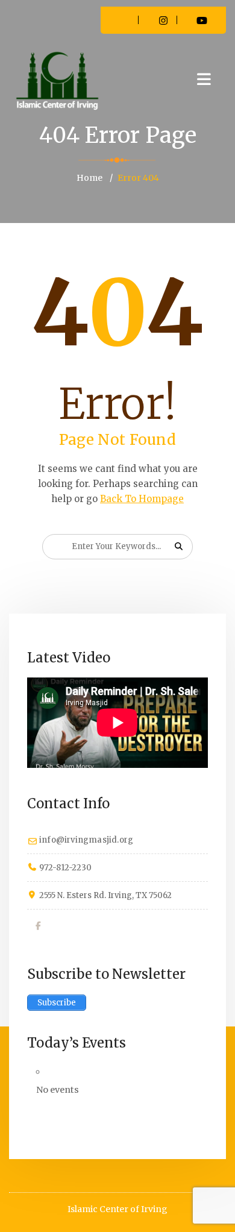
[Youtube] (83, 926)
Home (89, 177)
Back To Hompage (142, 498)
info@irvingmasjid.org (86, 840)
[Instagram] (61, 926)
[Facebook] (38, 926)
